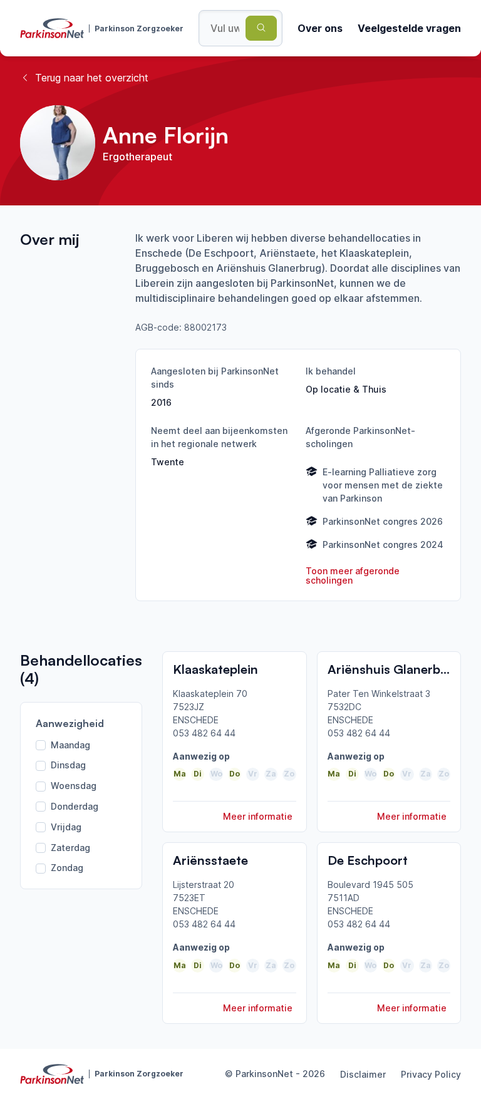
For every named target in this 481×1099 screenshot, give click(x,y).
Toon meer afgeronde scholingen (353, 576)
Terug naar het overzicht (91, 77)
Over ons (320, 28)
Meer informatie (257, 816)
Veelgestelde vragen (409, 28)
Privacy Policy (431, 1074)
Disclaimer (363, 1074)
